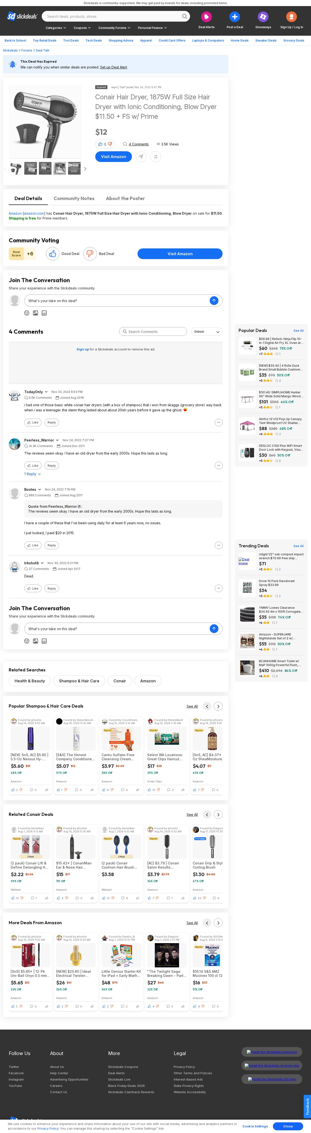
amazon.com (34, 213)
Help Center (59, 1073)
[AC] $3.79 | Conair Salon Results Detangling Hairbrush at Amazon (165, 865)
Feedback (307, 1106)
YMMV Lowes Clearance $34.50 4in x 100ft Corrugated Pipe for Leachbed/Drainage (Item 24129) (280, 610)
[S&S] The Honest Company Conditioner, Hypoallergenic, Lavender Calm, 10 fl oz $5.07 (76, 757)
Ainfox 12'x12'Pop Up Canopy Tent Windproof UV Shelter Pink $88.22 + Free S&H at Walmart (280, 421)
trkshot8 (31, 563)
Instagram (16, 1079)
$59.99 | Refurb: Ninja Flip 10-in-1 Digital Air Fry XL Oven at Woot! (280, 341)
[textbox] (117, 300)
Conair (119, 680)
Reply (52, 422)
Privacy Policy (184, 1067)
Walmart (16, 889)
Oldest (199, 331)
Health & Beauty (30, 680)
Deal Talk (42, 50)
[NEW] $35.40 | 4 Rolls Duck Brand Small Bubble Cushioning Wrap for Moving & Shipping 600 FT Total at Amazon (281, 368)
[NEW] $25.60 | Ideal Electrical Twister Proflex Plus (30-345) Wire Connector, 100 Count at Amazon (74, 973)
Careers (56, 1086)
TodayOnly (33, 392)
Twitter (14, 1067)
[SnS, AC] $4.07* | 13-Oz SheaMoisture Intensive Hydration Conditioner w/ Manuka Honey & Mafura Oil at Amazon (211, 757)
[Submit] (125, 331)
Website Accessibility (190, 1092)
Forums (26, 50)
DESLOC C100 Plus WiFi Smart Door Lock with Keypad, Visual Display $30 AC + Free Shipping (281, 448)
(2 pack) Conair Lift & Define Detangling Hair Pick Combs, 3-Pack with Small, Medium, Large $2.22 (30, 865)
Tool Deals (71, 40)
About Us (57, 1067)
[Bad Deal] (90, 254)
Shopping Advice (121, 40)
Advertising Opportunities (69, 1079)
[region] (155, 1126)
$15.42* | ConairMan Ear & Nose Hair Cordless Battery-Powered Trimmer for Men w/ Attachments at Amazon (75, 865)
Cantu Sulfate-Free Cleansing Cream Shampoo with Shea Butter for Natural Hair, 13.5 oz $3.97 (121, 757)
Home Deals (240, 40)
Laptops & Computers (208, 40)
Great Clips (154, 781)
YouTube (15, 1086)
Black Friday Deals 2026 (126, 1086)
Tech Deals (94, 40)
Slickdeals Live (119, 1079)
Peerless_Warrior (39, 440)
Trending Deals (254, 546)
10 (154, 790)
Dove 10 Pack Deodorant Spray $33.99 (277, 583)
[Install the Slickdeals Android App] (272, 1065)
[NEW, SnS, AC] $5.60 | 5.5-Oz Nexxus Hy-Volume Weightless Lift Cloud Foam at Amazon (30, 757)
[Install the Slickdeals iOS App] (272, 1079)
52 (199, 898)
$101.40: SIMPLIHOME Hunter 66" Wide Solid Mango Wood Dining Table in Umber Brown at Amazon (280, 394)
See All (192, 706)
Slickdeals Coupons (123, 1067)
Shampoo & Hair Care (79, 680)
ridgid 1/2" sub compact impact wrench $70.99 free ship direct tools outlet (281, 556)
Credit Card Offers (172, 40)
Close (288, 1126)
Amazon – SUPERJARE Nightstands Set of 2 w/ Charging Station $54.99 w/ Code (278, 636)
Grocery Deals (293, 40)
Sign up (83, 349)
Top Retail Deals (44, 40)
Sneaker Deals (265, 40)
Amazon (15, 213)
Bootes (30, 489)
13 (17, 898)
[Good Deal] (53, 254)
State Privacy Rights (189, 1086)
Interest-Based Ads (188, 1079)
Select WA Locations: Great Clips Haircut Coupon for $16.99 (165, 757)
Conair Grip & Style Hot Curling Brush (212, 865)
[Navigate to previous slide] (5, 168)
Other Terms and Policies (193, 1073)
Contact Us (58, 1092)
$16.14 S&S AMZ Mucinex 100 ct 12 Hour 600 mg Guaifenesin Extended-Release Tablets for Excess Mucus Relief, (212, 973)
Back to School (15, 40)
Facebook (16, 1073)
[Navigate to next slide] (85, 168)
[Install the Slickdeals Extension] (272, 1052)
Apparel (146, 40)
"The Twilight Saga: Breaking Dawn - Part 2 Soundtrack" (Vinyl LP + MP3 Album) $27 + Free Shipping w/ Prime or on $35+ (167, 973)
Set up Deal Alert (113, 67)
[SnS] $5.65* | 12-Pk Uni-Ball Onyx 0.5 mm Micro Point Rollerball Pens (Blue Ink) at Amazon (29, 973)
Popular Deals (253, 330)
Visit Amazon (113, 156)
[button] (291, 20)
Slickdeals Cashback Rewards (131, 1092)
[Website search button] (184, 16)
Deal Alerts (116, 1073)
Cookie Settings (255, 1126)
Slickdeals (10, 50)
